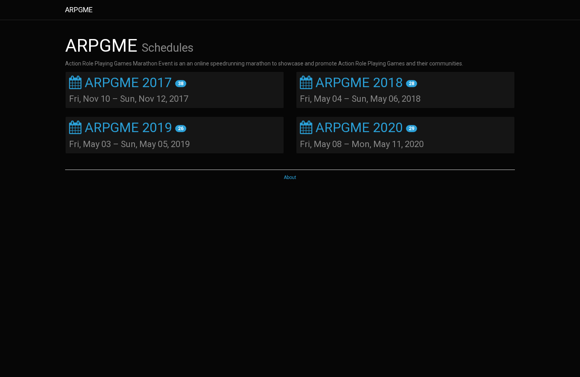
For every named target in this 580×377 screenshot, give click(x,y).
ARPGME (79, 10)
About (290, 177)
